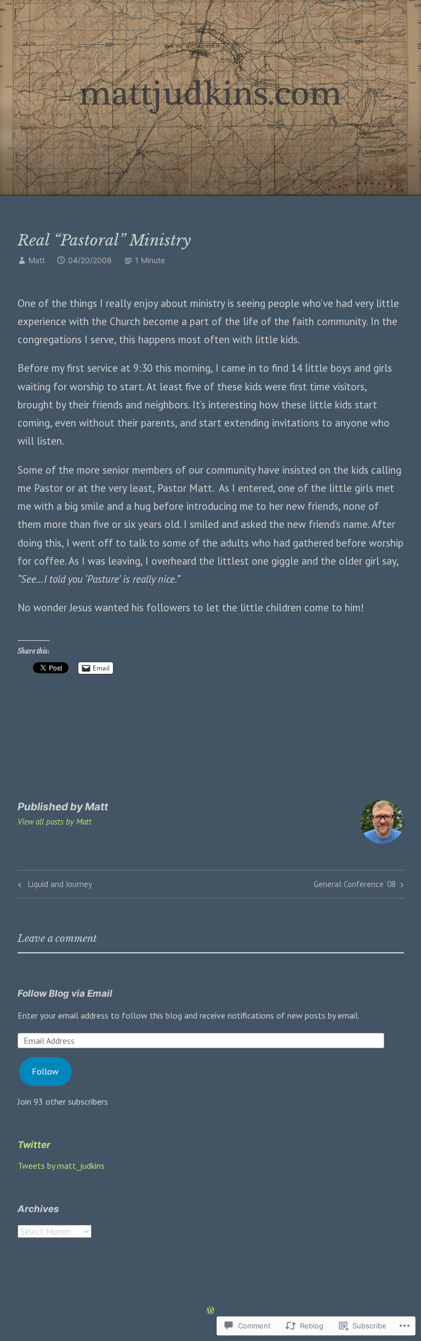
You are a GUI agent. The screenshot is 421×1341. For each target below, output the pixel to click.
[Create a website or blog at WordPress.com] (210, 1311)
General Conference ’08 (355, 886)
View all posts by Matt (55, 821)
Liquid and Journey (53, 886)
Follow (45, 1071)
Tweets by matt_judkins (61, 1165)
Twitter (34, 1144)
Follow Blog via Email (65, 993)
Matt (37, 260)
